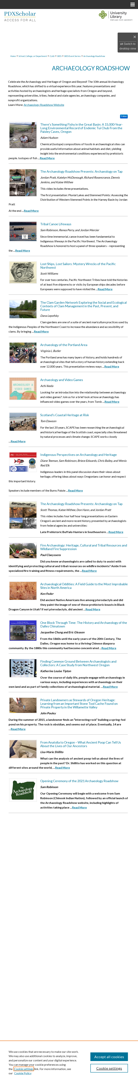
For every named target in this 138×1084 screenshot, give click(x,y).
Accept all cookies (109, 1057)
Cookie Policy (22, 1073)
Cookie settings (23, 1069)
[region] (69, 1062)
